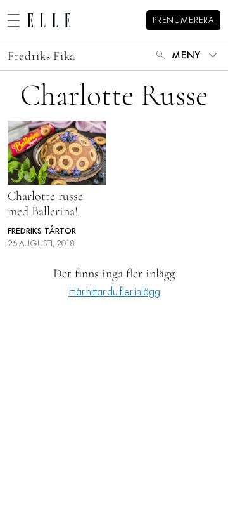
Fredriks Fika (41, 55)
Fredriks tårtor (42, 231)
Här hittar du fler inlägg (114, 292)
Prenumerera (183, 21)
